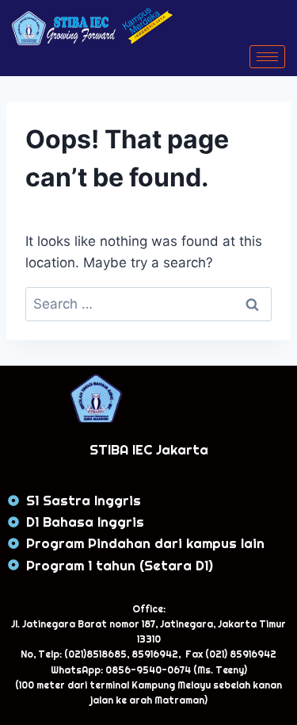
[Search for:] (148, 304)
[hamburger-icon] (267, 56)
